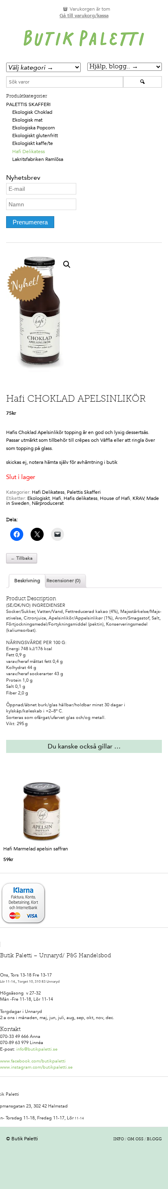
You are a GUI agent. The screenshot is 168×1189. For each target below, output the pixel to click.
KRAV (138, 498)
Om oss (135, 1139)
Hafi (56, 498)
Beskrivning (27, 580)
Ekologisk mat (27, 120)
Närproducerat (48, 503)
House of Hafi (115, 498)
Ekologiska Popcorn (33, 128)
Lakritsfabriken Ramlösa (37, 159)
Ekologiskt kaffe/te (32, 143)
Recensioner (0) (63, 580)
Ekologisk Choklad (32, 112)
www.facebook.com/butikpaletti (33, 1061)
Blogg (154, 1139)
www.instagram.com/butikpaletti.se (36, 1067)
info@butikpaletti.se (36, 1049)
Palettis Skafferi (28, 104)
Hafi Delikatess (28, 151)
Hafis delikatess (80, 498)
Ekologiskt (38, 498)
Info (118, 1139)
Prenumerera (30, 222)
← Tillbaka (22, 558)
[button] (67, 264)
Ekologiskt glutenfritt (35, 135)
